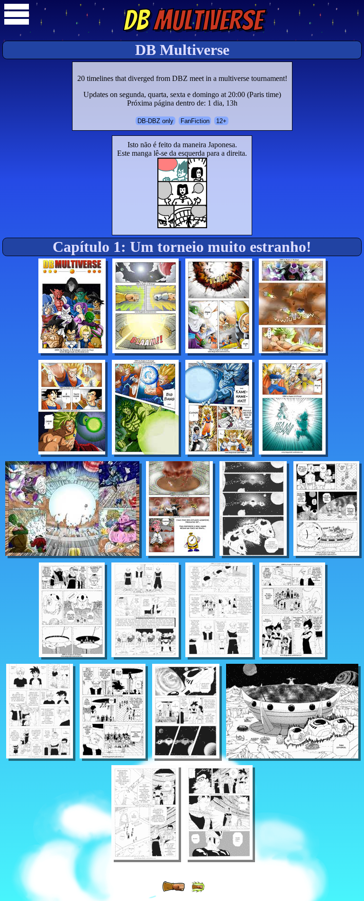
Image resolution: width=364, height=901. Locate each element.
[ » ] (173, 887)
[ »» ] (198, 887)
